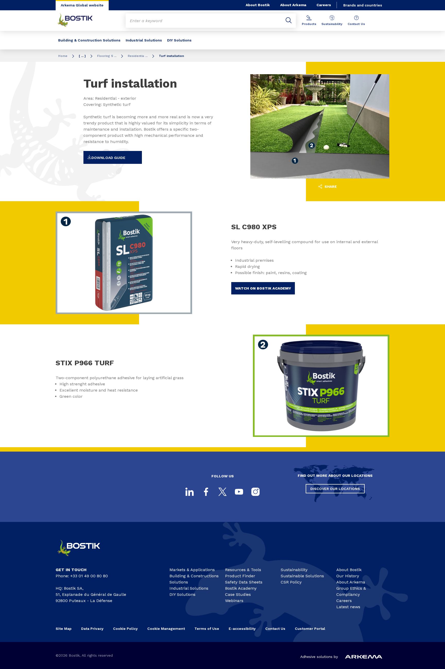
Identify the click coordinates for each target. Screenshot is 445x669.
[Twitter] (222, 492)
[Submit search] (288, 20)
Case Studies (238, 594)
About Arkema (293, 5)
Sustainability (332, 24)
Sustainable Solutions (302, 575)
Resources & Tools (243, 569)
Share (330, 186)
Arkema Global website (82, 5)
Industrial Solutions (144, 40)
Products (309, 24)
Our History (347, 575)
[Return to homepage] (79, 21)
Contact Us (356, 24)
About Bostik (258, 5)
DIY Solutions (179, 40)
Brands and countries (362, 5)
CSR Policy (291, 582)
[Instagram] (255, 492)
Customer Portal (310, 628)
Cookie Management (166, 628)
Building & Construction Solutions (89, 40)
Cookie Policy (125, 628)
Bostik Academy (240, 588)
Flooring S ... (106, 56)
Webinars (234, 600)
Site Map (64, 628)
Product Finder (240, 575)
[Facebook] (206, 492)
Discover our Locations (335, 489)
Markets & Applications (192, 569)
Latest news (348, 606)
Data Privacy (92, 628)
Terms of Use (206, 628)
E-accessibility (242, 628)
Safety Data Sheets (243, 582)
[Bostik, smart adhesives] (83, 558)
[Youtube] (239, 492)
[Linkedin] (189, 492)
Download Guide (108, 158)
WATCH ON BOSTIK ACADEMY (263, 288)
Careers (323, 5)
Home (62, 56)
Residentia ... (138, 56)
